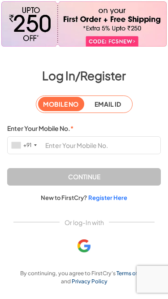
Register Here (107, 197)
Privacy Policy (90, 281)
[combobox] (25, 145)
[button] (84, 177)
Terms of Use (132, 273)
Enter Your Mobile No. (40, 128)
